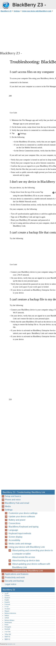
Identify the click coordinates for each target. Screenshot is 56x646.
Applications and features (16, 574)
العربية (6, 593)
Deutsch (7, 597)
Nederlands (8, 622)
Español (7, 602)
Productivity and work (15, 577)
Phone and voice (13, 499)
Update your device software (22, 516)
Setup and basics (13, 496)
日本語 (7, 618)
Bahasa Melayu (9, 620)
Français (7, 604)
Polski (6, 624)
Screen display (15, 537)
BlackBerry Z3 (6, 5)
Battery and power (17, 520)
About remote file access (23, 557)
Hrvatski (7, 609)
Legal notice (10, 584)
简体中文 (7, 636)
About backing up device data (26, 560)
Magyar (7, 611)
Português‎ (8, 627)
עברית (6, 606)
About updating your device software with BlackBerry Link (31, 565)
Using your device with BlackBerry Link (36, 11)
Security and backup (14, 581)
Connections (14, 523)
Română (7, 629)
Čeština (7, 595)
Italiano (7, 615)
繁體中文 (7, 639)
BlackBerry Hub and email (17, 503)
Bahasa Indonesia (10, 613)
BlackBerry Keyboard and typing (23, 527)
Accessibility (14, 540)
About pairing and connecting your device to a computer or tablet (32, 552)
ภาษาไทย (8, 631)
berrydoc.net (11, 644)
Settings (17, 11)
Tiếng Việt (8, 634)
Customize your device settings (23, 513)
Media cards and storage (20, 543)
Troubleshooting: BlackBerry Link (27, 571)
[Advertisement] (28, 31)
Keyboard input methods (20, 533)
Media (8, 506)
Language (13, 530)
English (7, 600)
